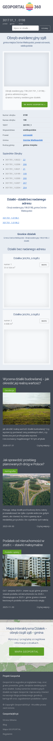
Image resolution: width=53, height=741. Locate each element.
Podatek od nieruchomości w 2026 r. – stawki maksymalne (23, 543)
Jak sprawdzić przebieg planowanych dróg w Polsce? (23, 462)
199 (25, 173)
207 (25, 183)
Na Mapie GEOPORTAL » (34, 104)
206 (25, 164)
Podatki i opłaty (12, 552)
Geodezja (9, 390)
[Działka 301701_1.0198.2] (26, 346)
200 (25, 178)
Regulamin (7, 734)
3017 (6, 20)
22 (24, 159)
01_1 (13, 20)
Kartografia (10, 471)
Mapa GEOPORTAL (26, 651)
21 (24, 169)
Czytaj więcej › (43, 445)
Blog (5, 724)
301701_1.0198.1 (11, 217)
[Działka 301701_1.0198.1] (26, 290)
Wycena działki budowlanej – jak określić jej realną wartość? (26, 381)
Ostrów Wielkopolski (33, 140)
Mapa (44, 265)
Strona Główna (9, 720)
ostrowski (27, 135)
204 (25, 187)
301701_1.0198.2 (11, 222)
